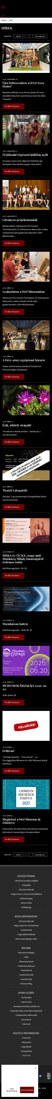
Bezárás (34, 1069)
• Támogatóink (26, 1051)
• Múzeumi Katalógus (26, 953)
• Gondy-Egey (26, 997)
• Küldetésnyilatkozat (26, 966)
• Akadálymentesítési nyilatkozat (26, 1006)
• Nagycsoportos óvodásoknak (26, 925)
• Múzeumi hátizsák (26, 889)
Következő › (40, 36)
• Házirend (26, 1024)
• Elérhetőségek (26, 898)
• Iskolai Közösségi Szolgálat (26, 881)
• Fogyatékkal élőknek (26, 934)
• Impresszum (26, 1002)
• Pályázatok (26, 1042)
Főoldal (3, 20)
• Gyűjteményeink (26, 975)
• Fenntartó (26, 1038)
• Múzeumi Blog (26, 984)
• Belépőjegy (26, 907)
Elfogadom (27, 1090)
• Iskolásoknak (26, 930)
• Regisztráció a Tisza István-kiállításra (26, 894)
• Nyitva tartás (26, 903)
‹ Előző (18, 36)
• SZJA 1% (26, 1055)
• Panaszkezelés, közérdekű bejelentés (26, 1011)
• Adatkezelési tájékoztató (26, 1015)
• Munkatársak (26, 970)
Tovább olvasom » (12, 106)
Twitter (41, 1076)
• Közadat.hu (26, 1019)
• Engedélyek (26, 1047)
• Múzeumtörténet (26, 961)
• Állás (26, 957)
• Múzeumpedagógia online (26, 939)
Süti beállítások (12, 1090)
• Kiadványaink (26, 979)
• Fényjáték (26, 885)
